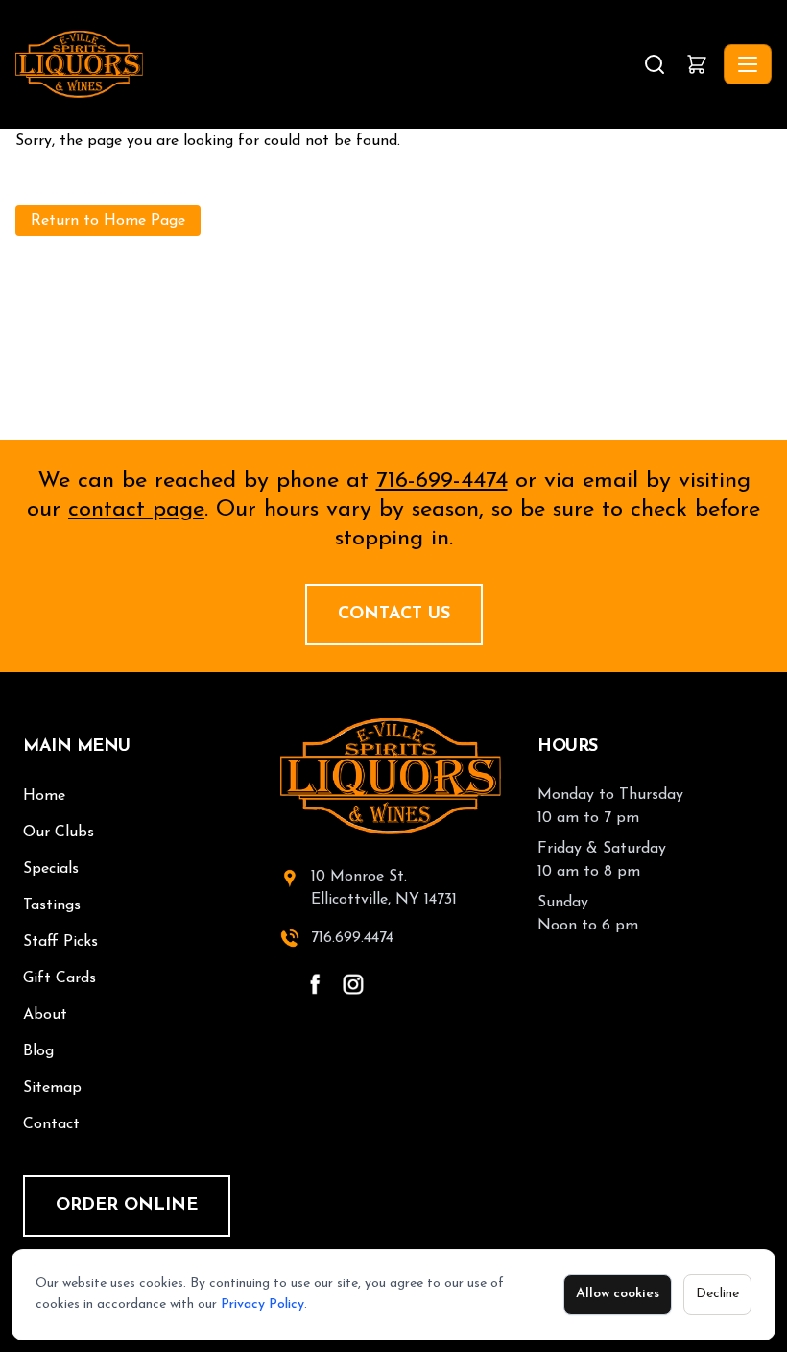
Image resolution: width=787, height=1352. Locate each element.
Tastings (52, 905)
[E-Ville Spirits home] (393, 776)
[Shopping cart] (697, 64)
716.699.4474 (352, 938)
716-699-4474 (442, 481)
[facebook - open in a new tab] (314, 984)
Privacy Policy (262, 1304)
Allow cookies (617, 1294)
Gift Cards (59, 978)
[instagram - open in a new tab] (353, 984)
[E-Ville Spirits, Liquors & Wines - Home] (327, 64)
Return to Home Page (108, 221)
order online (127, 1206)
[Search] (654, 64)
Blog (38, 1051)
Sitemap (52, 1088)
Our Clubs (58, 832)
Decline (717, 1294)
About (45, 1015)
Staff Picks (60, 942)
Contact (51, 1124)
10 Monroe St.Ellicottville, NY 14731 (384, 888)
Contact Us (394, 614)
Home (44, 796)
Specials (51, 869)
